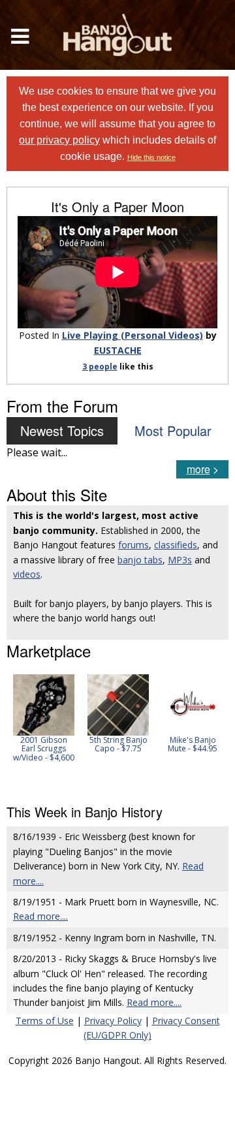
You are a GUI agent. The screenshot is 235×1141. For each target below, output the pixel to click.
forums (133, 545)
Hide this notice (151, 157)
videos (26, 574)
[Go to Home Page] (117, 35)
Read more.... (40, 916)
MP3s (180, 560)
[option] (44, 718)
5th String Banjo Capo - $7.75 (118, 744)
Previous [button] (13, 731)
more (198, 469)
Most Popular (173, 430)
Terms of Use (45, 1020)
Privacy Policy (113, 1020)
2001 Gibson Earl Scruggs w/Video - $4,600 (43, 748)
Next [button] (210, 731)
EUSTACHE (118, 350)
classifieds (175, 545)
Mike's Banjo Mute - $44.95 (192, 744)
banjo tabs (140, 560)
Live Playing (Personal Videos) (132, 335)
